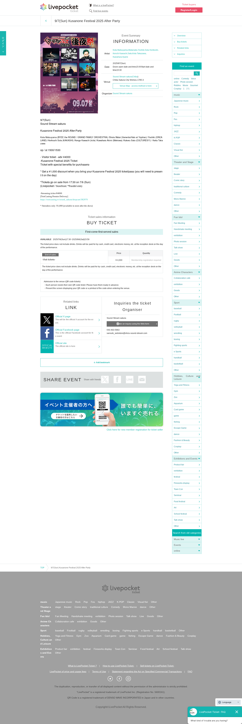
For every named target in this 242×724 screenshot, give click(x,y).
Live (176, 254)
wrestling (178, 333)
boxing (177, 339)
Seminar (177, 495)
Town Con (178, 489)
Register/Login (189, 10)
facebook (117, 379)
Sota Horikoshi (151, 50)
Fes (175, 119)
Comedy (185, 79)
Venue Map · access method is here (136, 86)
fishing (177, 422)
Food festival (179, 501)
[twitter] (112, 678)
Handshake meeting (183, 229)
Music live (179, 539)
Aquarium (178, 403)
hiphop (177, 125)
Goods (177, 260)
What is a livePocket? (103, 5)
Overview (181, 36)
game (176, 416)
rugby (176, 321)
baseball (178, 308)
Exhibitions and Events (185, 458)
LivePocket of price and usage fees (68, 671)
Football (177, 314)
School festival (180, 514)
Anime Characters (183, 272)
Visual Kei (178, 150)
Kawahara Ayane (120, 57)
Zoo (175, 397)
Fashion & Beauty (182, 440)
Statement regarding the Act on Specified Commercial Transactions (147, 671)
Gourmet (194, 85)
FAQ (190, 671)
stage (176, 168)
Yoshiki (141, 50)
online (176, 79)
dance (176, 205)
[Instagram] (130, 678)
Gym (176, 391)
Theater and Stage (183, 162)
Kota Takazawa (139, 53)
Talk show (178, 247)
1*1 (187, 89)
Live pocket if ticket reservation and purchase (59, 7)
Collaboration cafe (182, 278)
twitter (105, 379)
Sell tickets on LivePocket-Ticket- (157, 665)
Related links (183, 48)
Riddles (177, 85)
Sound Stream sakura (122, 77)
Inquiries (181, 54)
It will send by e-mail (142, 379)
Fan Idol (178, 217)
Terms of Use (99, 671)
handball (178, 358)
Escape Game (180, 428)
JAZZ (176, 131)
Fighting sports (180, 345)
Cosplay (177, 89)
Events (177, 545)
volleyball (178, 327)
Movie (185, 85)
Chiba (135, 77)
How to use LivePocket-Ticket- (118, 665)
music (177, 94)
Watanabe (132, 50)
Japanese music (181, 101)
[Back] (45, 21)
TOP (42, 568)
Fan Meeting (179, 223)
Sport (176, 302)
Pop (175, 113)
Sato (130, 53)
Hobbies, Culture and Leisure (46, 639)
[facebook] (121, 678)
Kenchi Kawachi (120, 53)
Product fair (179, 465)
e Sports (177, 351)
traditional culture (181, 186)
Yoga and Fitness (181, 385)
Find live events (100, 11)
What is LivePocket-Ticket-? (82, 665)
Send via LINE (129, 379)
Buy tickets (182, 42)
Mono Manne (180, 199)
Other (176, 156)
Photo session (186, 82)
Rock (176, 107)
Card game (179, 409)
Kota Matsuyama (120, 50)
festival (177, 477)
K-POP (177, 138)
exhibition (178, 235)
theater (177, 174)
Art (175, 507)
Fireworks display (181, 483)
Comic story (179, 180)
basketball (178, 364)
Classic (177, 144)
